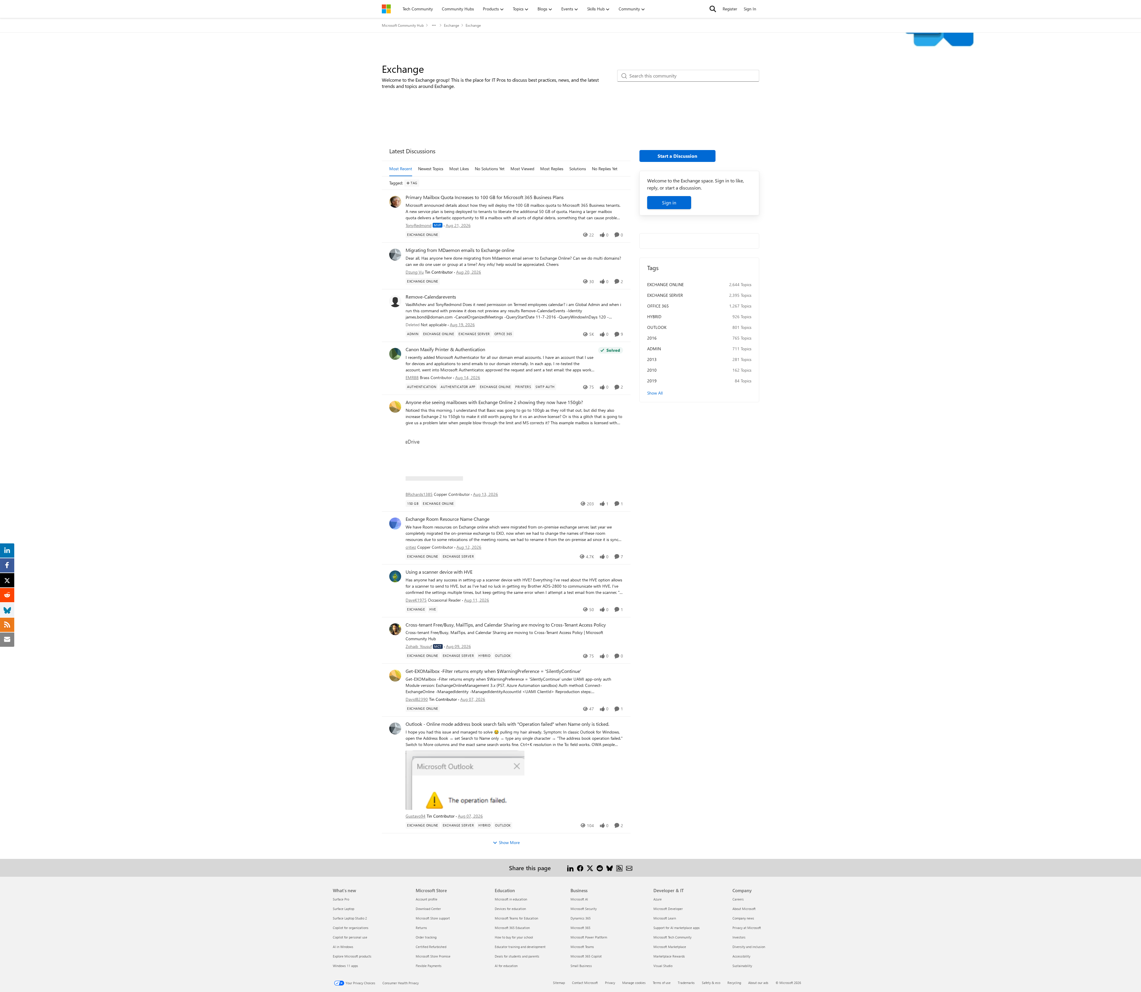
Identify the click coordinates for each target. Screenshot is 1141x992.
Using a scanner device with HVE (439, 572)
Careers (738, 899)
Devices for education (510, 908)
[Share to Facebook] (580, 868)
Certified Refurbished (431, 946)
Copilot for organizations (350, 927)
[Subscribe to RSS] (619, 868)
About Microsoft (744, 908)
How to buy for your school (514, 937)
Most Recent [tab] (400, 168)
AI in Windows (343, 946)
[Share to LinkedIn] (570, 868)
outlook (656, 327)
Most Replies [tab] (551, 168)
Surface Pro (341, 899)
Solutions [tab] (577, 168)
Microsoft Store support (433, 918)
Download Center (428, 908)
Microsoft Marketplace (669, 946)
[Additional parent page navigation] (433, 25)
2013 (652, 359)
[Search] (712, 8)
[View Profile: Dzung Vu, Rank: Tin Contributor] (395, 255)
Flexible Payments (429, 965)
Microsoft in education (511, 899)
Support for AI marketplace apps (676, 927)
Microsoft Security (583, 908)
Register (730, 9)
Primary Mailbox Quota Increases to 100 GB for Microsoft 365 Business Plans (485, 197)
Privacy (610, 982)
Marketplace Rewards (669, 956)
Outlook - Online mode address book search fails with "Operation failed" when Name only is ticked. (507, 724)
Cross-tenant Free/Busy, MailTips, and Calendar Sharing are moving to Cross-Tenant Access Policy (506, 625)
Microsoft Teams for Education (516, 918)
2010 (652, 370)
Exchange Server (665, 295)
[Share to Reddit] (600, 868)
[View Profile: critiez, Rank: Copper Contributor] (395, 523)
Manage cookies (634, 982)
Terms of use (662, 982)
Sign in (669, 202)
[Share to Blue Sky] (609, 868)
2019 (652, 381)
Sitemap (559, 982)
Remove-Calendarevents (431, 297)
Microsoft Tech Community (672, 937)
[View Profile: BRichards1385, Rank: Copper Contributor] (395, 407)
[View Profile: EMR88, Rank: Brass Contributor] (395, 354)
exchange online (665, 284)
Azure (657, 899)
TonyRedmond (418, 225)
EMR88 (412, 377)
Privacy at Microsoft (746, 927)
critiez (411, 547)
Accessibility (741, 956)
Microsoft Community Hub (403, 25)
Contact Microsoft (585, 982)
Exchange (451, 25)
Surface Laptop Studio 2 (350, 918)
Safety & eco (711, 982)
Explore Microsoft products (352, 956)
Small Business (581, 965)
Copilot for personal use (350, 937)
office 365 (658, 306)
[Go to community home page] (386, 8)
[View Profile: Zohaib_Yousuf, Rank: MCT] (395, 629)
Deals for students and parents (517, 956)
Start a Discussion (677, 156)
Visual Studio (662, 965)
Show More (509, 842)
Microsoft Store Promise (433, 956)
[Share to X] (590, 868)
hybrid (654, 316)
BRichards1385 (419, 494)
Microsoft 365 (580, 927)
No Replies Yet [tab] (604, 168)
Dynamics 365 (580, 918)
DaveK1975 (416, 600)
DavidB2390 (417, 699)
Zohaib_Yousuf (419, 646)
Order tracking (426, 937)
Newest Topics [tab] (430, 168)
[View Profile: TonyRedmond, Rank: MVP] (395, 202)
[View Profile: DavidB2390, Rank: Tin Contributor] (395, 676)
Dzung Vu (415, 272)
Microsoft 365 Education (512, 927)
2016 (652, 338)
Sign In (750, 9)
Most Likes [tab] (459, 168)
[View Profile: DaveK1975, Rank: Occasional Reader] (395, 576)
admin (654, 348)
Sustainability (742, 965)
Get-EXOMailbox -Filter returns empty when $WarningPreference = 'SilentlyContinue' (493, 671)
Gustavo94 (415, 816)
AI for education (506, 965)
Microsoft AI (579, 899)
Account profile (426, 899)
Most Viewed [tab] (522, 168)
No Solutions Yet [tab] (490, 168)
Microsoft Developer (668, 908)
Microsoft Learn (664, 918)
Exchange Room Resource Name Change (447, 519)
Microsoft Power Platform (588, 937)
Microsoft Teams (582, 946)
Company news (743, 918)
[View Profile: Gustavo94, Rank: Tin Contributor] (395, 728)
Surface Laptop (343, 908)
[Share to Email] (629, 868)
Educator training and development (520, 946)
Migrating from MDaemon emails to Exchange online (460, 250)
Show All (655, 393)
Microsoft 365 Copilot (586, 956)
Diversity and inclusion (748, 946)
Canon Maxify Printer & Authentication (445, 349)
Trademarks (686, 982)
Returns (421, 927)
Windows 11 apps (345, 965)
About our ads (758, 982)
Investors (739, 937)
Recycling (734, 982)
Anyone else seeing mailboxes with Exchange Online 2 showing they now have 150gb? (494, 402)
